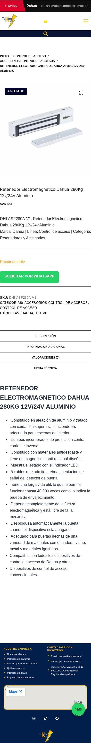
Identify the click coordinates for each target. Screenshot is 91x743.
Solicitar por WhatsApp (29, 276)
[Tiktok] (45, 718)
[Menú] (86, 21)
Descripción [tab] (45, 336)
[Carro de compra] (45, 21)
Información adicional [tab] (46, 347)
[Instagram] (34, 718)
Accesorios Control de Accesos (56, 303)
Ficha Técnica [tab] (45, 368)
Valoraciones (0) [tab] (45, 357)
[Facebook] (57, 718)
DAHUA (27, 313)
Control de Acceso (18, 308)
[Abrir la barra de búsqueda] (45, 34)
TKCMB (42, 313)
